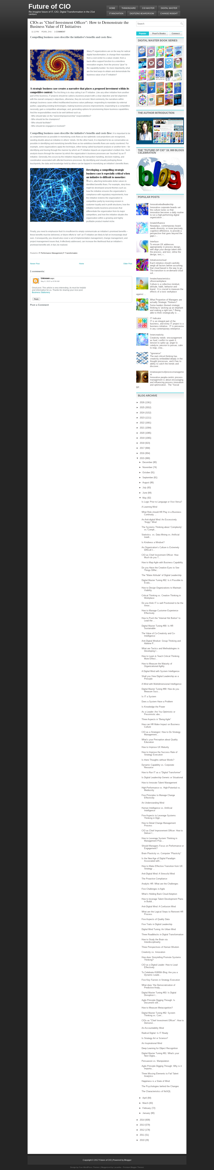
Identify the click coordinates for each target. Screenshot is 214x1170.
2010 (142, 1140)
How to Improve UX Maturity (155, 747)
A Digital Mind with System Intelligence (160, 671)
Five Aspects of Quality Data (156, 919)
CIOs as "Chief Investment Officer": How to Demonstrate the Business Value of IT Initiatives (79, 24)
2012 (142, 1130)
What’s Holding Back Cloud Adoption (159, 894)
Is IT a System (149, 696)
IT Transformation (70, 253)
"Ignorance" (155, 353)
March (145, 1103)
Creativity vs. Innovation (153, 952)
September (148, 477)
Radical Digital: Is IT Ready (155, 1033)
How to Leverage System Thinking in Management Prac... (159, 839)
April (144, 1098)
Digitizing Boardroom (142, 13)
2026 (142, 402)
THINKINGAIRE (129, 8)
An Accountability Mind (153, 1028)
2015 (142, 458)
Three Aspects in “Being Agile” (156, 719)
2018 (142, 443)
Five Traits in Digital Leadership (157, 924)
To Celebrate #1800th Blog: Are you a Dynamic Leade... (160, 973)
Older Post (127, 264)
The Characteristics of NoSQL (156, 1091)
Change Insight (169, 13)
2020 (142, 433)
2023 (142, 417)
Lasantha (117, 1167)
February (147, 1108)
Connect (176, 33)
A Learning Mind (149, 507)
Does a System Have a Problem (157, 701)
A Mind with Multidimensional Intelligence (161, 684)
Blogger (127, 1160)
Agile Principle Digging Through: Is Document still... (158, 1001)
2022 (142, 422)
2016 (142, 453)
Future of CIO (49, 6)
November (147, 467)
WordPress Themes (91, 1167)
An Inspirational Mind (152, 1043)
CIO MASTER (148, 8)
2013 (142, 1125)
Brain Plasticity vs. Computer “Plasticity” (161, 853)
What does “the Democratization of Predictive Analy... (158, 986)
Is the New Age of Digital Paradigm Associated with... (158, 859)
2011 (142, 1135)
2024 (142, 412)
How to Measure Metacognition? (157, 1007)
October (146, 472)
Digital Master (169, 8)
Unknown (45, 278)
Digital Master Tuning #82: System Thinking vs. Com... (158, 1014)
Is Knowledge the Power (153, 706)
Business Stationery (41, 292)
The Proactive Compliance (154, 878)
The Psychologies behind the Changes (160, 1086)
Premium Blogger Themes (133, 1167)
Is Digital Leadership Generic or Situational (162, 777)
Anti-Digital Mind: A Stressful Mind (158, 873)
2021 (142, 427)
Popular (142, 33)
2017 (142, 448)
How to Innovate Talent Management (159, 782)
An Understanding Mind (153, 803)
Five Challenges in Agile (153, 889)
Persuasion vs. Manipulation (155, 1061)
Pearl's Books (159, 33)
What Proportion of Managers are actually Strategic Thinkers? (166, 300)
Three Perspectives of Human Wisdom (160, 947)
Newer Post (35, 264)
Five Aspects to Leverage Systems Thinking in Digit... (159, 816)
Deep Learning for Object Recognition (160, 1048)
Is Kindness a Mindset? (153, 542)
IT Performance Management (50, 253)
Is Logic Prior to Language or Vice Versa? (162, 502)
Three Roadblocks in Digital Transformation (162, 934)
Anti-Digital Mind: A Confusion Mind (159, 906)
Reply (36, 299)
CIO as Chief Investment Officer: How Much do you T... (160, 556)
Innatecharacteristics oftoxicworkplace (160, 279)
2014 (142, 1120)
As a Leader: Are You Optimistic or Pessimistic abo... (158, 713)
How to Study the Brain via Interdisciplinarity (155, 940)
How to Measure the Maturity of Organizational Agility (157, 664)
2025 (142, 407)
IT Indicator (155, 318)
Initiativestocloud (158, 260)
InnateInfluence (157, 223)
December (147, 462)
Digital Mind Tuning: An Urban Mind (159, 929)
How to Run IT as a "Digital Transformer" (161, 772)
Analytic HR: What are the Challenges (160, 883)
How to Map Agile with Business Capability (162, 562)
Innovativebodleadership (161, 204)
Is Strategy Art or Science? (155, 1038)
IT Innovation (116, 13)
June (145, 492)
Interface (154, 241)
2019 (142, 438)
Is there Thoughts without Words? (158, 760)
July (144, 487)
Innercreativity (157, 334)
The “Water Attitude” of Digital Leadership (161, 575)
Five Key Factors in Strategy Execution (161, 980)
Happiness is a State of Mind (156, 1081)
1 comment (59, 32)
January (146, 1113)
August (146, 482)
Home (112, 8)
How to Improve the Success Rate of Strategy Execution (159, 753)
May (144, 498)
